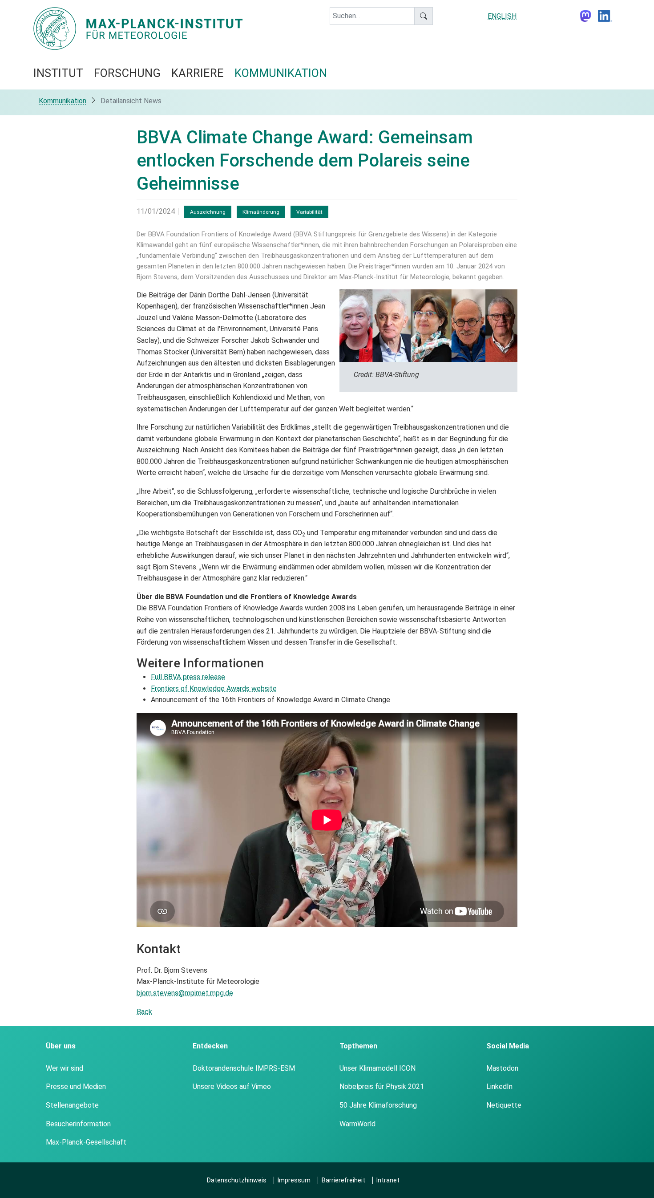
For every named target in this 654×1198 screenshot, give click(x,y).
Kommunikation (62, 101)
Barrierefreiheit (343, 1180)
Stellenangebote (72, 1105)
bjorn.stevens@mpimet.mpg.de (185, 993)
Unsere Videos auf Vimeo (232, 1086)
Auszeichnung (208, 212)
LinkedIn (499, 1086)
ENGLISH (502, 16)
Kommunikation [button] (280, 73)
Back (144, 1011)
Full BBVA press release (188, 677)
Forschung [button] (127, 73)
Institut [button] (58, 73)
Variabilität (309, 212)
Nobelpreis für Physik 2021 (381, 1086)
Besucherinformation (78, 1124)
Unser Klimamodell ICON (377, 1068)
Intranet (388, 1180)
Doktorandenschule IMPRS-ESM (244, 1068)
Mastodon (502, 1068)
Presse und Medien (76, 1086)
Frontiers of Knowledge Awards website (214, 688)
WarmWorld (357, 1124)
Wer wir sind (64, 1068)
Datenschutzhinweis (236, 1180)
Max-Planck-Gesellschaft (86, 1142)
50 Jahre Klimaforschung (378, 1105)
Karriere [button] (197, 73)
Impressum (294, 1180)
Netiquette (503, 1105)
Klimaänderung (260, 212)
